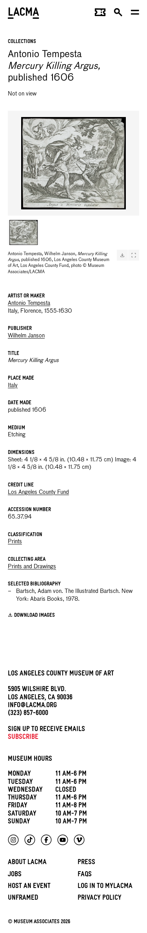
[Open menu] (135, 14)
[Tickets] (100, 14)
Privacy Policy (100, 898)
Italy (13, 385)
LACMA (23, 14)
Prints (15, 541)
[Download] (122, 255)
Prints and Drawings (32, 566)
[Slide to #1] (23, 232)
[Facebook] (46, 839)
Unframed (23, 898)
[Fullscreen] (133, 255)
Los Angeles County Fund (38, 492)
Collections (22, 42)
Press (86, 863)
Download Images (34, 616)
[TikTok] (29, 839)
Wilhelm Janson (26, 336)
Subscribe (23, 738)
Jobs (15, 875)
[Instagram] (13, 839)
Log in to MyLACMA (105, 887)
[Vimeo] (79, 839)
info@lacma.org (32, 706)
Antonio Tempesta (29, 303)
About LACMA (27, 863)
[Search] (118, 14)
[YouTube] (62, 839)
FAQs (85, 875)
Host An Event (29, 887)
